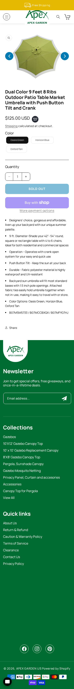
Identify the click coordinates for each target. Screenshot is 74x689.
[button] (6, 16)
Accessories (12, 484)
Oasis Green (19, 141)
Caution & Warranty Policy (22, 537)
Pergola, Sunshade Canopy (23, 464)
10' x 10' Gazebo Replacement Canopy (30, 451)
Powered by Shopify (56, 668)
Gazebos (9, 437)
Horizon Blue (44, 141)
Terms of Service (15, 544)
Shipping (11, 126)
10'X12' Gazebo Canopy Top (23, 444)
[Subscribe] (64, 398)
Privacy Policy (13, 564)
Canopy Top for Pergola (20, 491)
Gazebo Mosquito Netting (22, 471)
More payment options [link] (37, 210)
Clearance (11, 550)
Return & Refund (15, 530)
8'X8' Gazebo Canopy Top (21, 457)
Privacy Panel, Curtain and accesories (31, 478)
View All (9, 498)
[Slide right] (65, 56)
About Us (10, 523)
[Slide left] (9, 56)
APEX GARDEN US (29, 668)
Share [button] (13, 328)
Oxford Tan (18, 150)
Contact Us (11, 557)
